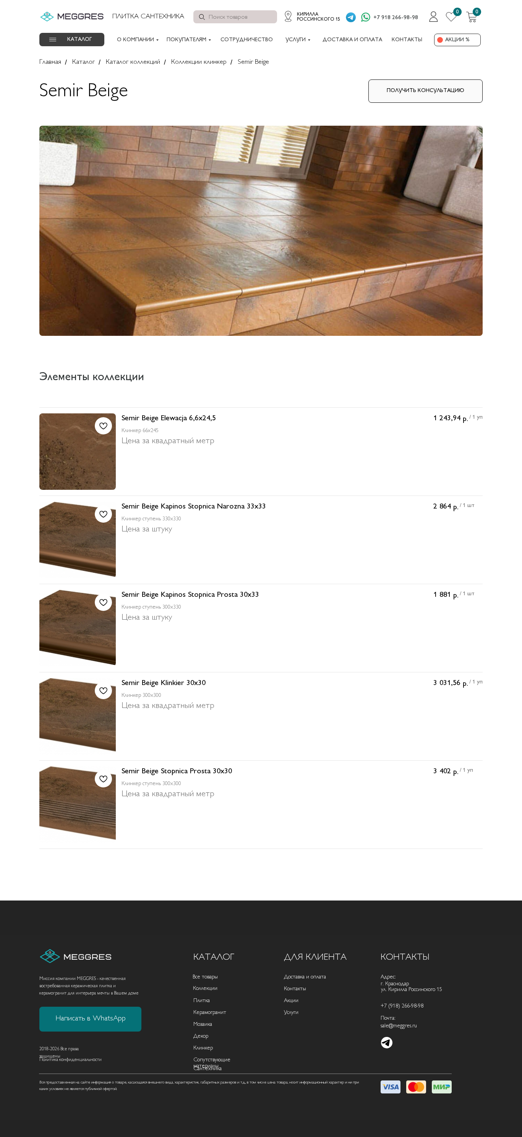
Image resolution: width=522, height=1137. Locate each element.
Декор (200, 1036)
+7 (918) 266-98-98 (402, 1006)
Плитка (201, 1000)
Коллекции (205, 988)
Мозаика (202, 1024)
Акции (291, 1000)
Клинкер (203, 1048)
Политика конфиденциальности (70, 1060)
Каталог (83, 62)
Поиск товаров (228, 17)
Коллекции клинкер (199, 62)
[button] (425, 91)
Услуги (291, 1012)
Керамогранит (209, 1012)
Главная (50, 62)
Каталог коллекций (133, 62)
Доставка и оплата (305, 977)
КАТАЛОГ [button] (79, 39)
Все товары (205, 977)
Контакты (295, 988)
